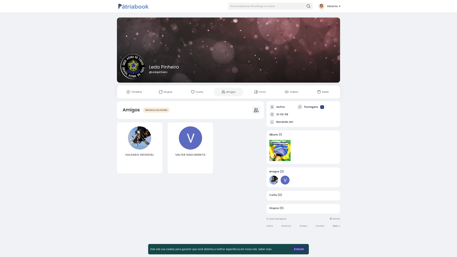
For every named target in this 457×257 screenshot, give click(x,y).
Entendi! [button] (299, 249)
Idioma (336, 219)
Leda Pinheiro (164, 67)
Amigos (274, 171)
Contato (320, 226)
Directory (286, 226)
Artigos (303, 226)
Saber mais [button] (265, 249)
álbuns (273, 134)
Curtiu (273, 194)
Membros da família (156, 110)
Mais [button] (335, 225)
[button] (270, 6)
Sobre (270, 226)
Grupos (274, 208)
